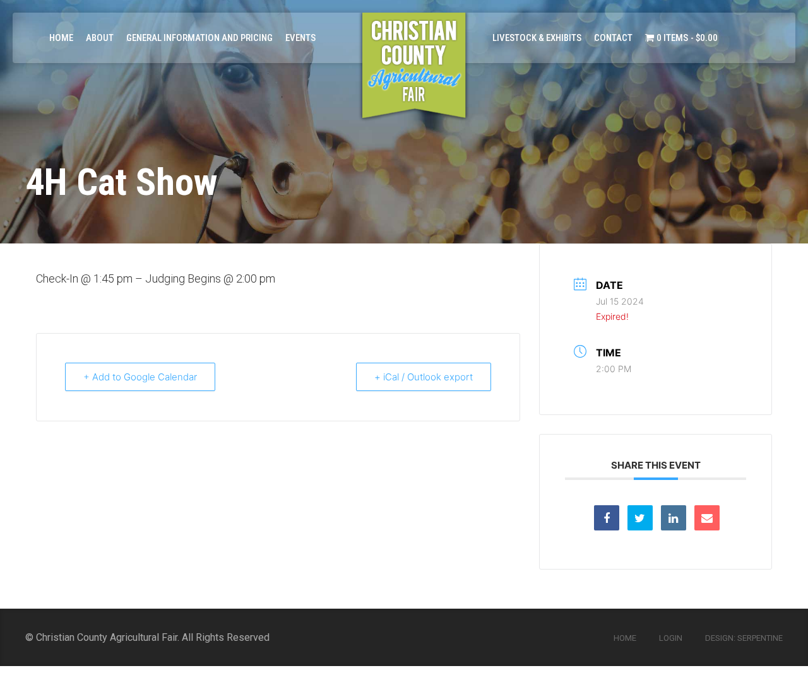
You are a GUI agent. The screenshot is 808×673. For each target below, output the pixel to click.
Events (300, 38)
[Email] (707, 517)
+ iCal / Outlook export (423, 377)
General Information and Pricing (199, 38)
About (100, 38)
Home (61, 38)
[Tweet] (640, 517)
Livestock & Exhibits (536, 38)
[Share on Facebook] (606, 517)
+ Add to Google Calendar (140, 377)
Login (670, 638)
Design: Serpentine (744, 638)
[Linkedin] (673, 517)
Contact (613, 38)
